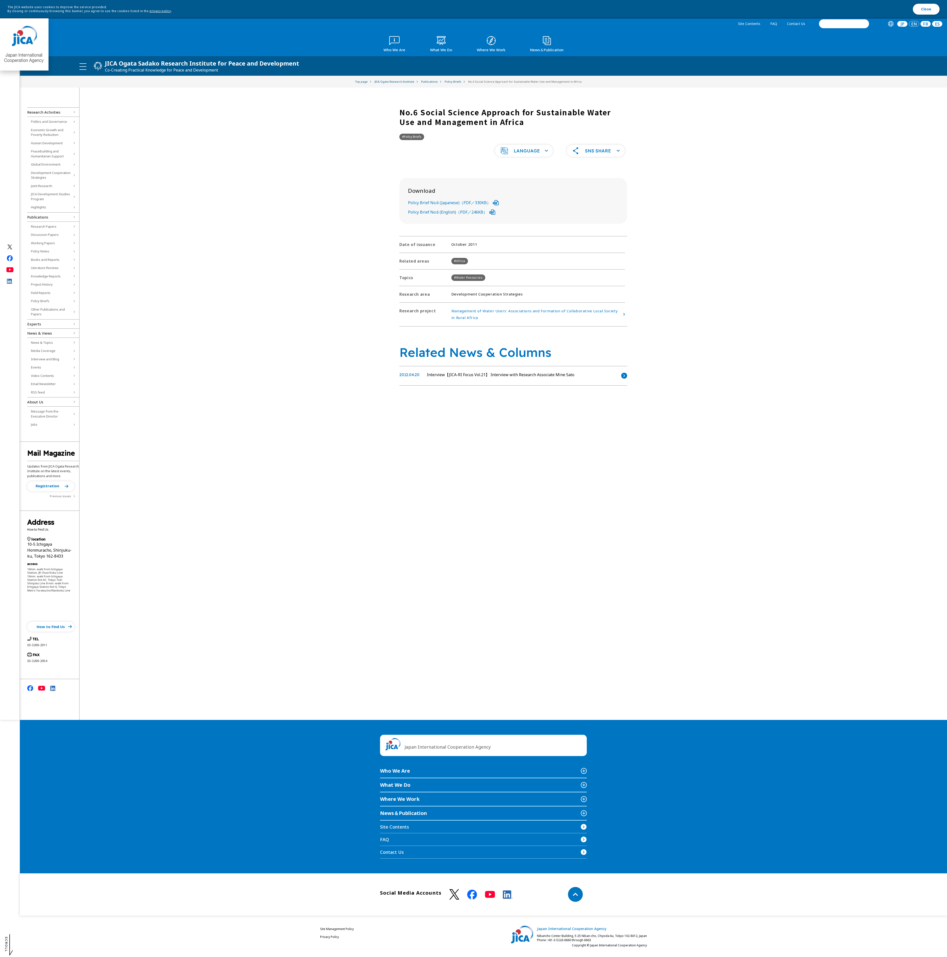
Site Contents (749, 23)
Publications (37, 217)
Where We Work (400, 799)
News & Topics (42, 342)
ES (937, 24)
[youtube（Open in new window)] (10, 269)
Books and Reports (45, 259)
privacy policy (160, 11)
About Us (35, 401)
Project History (42, 284)
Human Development (47, 143)
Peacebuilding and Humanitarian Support (47, 153)
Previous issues (60, 496)
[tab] (891, 24)
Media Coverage (43, 350)
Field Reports (41, 293)
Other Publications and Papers (48, 312)
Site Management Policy (337, 929)
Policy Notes (40, 251)
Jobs (34, 424)
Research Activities (43, 112)
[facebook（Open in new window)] (10, 258)
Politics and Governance (49, 121)
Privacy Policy (329, 937)
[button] (50, 486)
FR (925, 24)
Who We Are (395, 770)
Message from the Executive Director (44, 413)
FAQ (773, 23)
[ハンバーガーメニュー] (82, 66)
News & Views (39, 333)
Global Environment (45, 164)
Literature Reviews (45, 268)
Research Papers (43, 226)
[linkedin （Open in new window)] (508, 894)
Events (36, 367)
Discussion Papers (45, 234)
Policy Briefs (40, 301)
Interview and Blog (45, 359)
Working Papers (43, 243)
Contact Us (796, 23)
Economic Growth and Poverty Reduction (47, 132)
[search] (844, 23)
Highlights (38, 207)
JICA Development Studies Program (50, 196)
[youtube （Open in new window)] (490, 894)
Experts (34, 323)
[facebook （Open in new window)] (472, 895)
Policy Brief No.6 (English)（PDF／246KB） (447, 212)
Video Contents (42, 375)
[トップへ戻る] (575, 894)
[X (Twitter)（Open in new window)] (10, 247)
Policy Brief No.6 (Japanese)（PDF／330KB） (449, 202)
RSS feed (38, 392)
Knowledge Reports (46, 276)
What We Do (395, 785)
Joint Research (41, 186)
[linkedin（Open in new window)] (10, 281)
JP (902, 24)
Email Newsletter (43, 384)
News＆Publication (403, 813)
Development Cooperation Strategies (51, 175)
